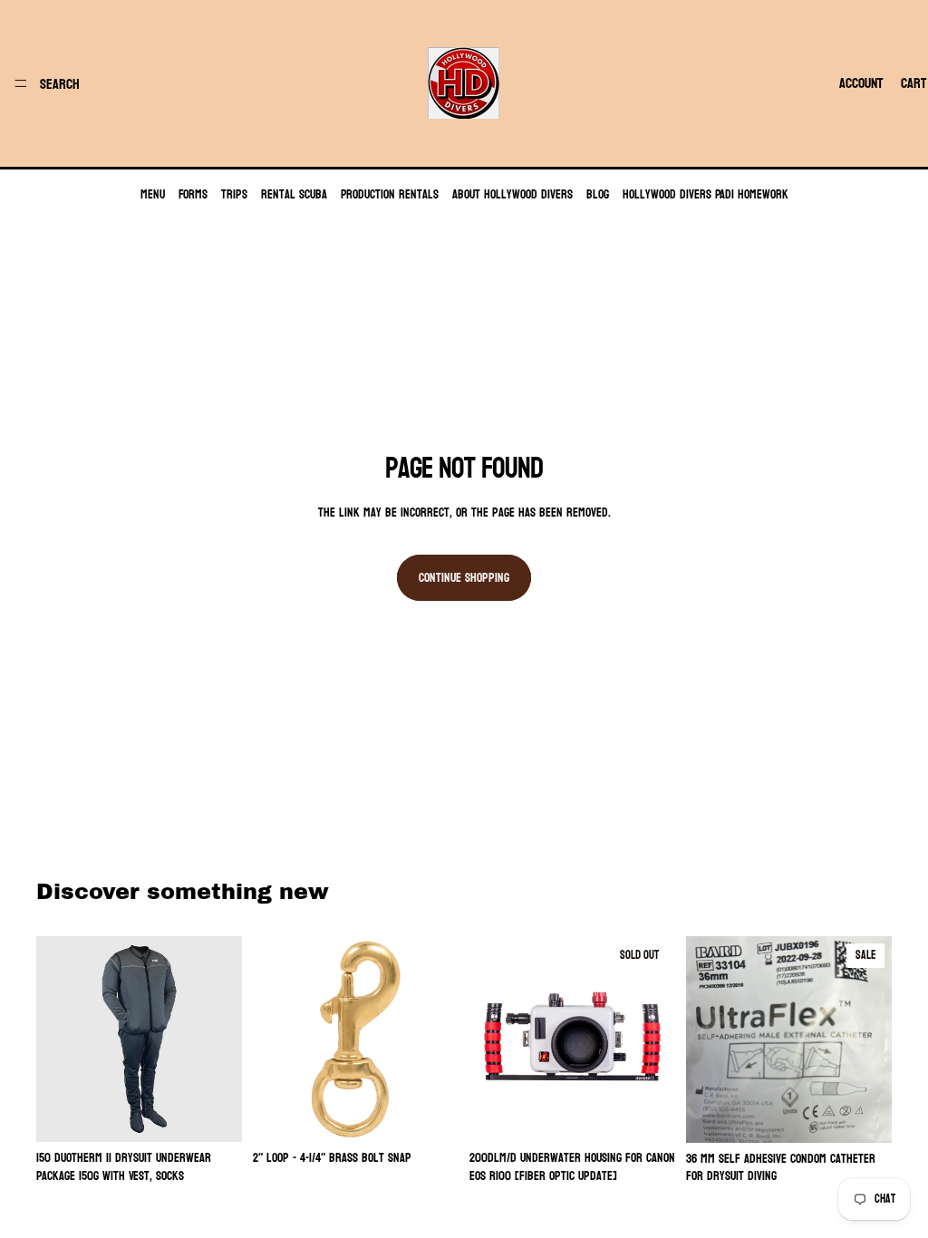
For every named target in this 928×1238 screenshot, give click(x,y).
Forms (193, 194)
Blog (597, 194)
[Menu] (21, 83)
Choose (229, 1114)
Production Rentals (390, 194)
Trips (234, 194)
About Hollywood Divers (512, 194)
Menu (152, 194)
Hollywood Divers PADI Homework (705, 194)
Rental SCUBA (294, 194)
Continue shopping (464, 577)
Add (446, 1114)
